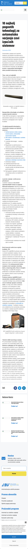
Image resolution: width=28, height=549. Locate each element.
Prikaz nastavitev (14, 545)
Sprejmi (14, 537)
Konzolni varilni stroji (7, 518)
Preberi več (14, 406)
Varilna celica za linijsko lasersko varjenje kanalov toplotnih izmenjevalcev (17, 419)
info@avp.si (6, 2)
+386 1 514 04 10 (7, 4)
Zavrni (14, 541)
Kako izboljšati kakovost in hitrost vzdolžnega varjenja (17, 403)
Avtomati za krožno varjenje (9, 515)
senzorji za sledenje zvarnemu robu (15, 160)
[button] (25, 522)
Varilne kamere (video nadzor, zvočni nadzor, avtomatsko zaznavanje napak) (13, 133)
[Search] (25, 3)
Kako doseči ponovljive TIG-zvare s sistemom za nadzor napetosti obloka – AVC (18, 432)
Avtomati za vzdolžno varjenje (10, 512)
